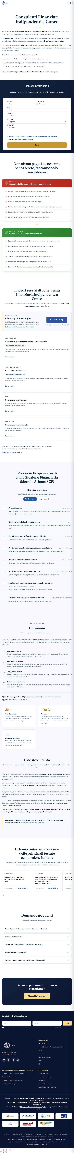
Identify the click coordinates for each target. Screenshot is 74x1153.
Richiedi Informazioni (37, 996)
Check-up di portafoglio (9, 1084)
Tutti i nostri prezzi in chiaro (11, 452)
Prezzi (40, 1050)
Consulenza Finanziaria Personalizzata (13, 1073)
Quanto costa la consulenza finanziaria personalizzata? (24, 944)
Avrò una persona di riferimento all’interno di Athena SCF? (25, 960)
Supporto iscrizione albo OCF (47, 1087)
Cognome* (40, 101)
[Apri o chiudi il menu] (70, 3)
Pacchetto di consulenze (9, 1077)
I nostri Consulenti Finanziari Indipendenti (50, 1047)
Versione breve (30, 499)
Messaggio (10, 125)
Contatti (40, 1054)
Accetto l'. (21, 139)
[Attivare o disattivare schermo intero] (4, 1150)
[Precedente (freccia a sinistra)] (1, 1152)
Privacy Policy (57, 1027)
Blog (39, 1064)
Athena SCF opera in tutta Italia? (16, 952)
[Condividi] (8, 1150)
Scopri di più (9, 357)
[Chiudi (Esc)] (11, 1150)
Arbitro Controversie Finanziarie (57, 1139)
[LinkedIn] (18, 1060)
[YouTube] (4, 1060)
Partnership (41, 1080)
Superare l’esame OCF (45, 1084)
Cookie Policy (21, 1139)
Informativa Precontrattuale (15, 1142)
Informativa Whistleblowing (47, 1142)
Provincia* (10, 119)
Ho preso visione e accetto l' (33, 136)
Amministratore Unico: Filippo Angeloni (31, 1136)
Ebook (40, 1060)
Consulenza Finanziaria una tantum (12, 1080)
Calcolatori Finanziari (44, 1057)
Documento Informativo (33, 1144)
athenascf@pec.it (48, 1136)
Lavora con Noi (43, 1073)
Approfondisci (44, 499)
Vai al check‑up (56, 320)
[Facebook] (8, 1060)
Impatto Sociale (61, 1142)
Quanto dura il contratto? (13, 937)
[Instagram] (13, 1060)
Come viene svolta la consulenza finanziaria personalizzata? (26, 929)
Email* (9, 107)
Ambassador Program (45, 1077)
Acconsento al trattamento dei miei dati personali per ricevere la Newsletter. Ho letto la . (33, 1027)
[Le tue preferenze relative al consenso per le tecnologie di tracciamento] (3, 1150)
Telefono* (10, 113)
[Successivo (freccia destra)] (4, 1152)
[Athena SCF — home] (4, 3)
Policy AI (44, 1144)
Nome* (9, 101)
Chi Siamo (41, 1043)
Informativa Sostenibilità (31, 1142)
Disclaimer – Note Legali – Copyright (36, 1139)
